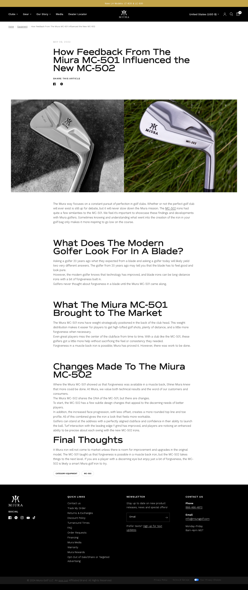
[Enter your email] (166, 517)
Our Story (42, 14)
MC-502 (170, 208)
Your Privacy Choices (210, 580)
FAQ (69, 527)
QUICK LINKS (76, 497)
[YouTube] (28, 518)
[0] (237, 14)
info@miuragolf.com (198, 518)
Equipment (22, 26)
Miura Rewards (76, 552)
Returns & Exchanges (80, 513)
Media (59, 14)
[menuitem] (14, 14)
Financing (72, 537)
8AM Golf (63, 580)
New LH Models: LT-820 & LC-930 (124, 3)
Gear (26, 14)
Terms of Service (181, 580)
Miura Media (74, 542)
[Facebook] (9, 517)
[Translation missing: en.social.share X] (62, 84)
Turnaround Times (78, 522)
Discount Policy (76, 517)
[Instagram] (22, 517)
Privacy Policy (161, 580)
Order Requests (77, 532)
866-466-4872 (194, 507)
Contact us (74, 503)
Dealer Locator (77, 14)
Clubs (11, 14)
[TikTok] (34, 517)
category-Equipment (66, 473)
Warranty (72, 547)
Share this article (66, 78)
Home (11, 26)
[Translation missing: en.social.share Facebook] (55, 84)
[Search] (231, 14)
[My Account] (225, 14)
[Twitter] (16, 517)
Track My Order (76, 508)
